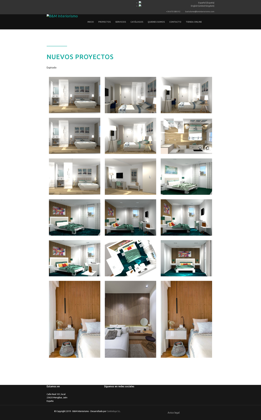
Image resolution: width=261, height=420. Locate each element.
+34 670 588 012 (173, 11)
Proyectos (104, 22)
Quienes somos (156, 22)
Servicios (120, 22)
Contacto (175, 22)
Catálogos (136, 22)
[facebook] (48, 3)
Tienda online (194, 22)
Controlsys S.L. (114, 411)
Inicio (90, 22)
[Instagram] (51, 3)
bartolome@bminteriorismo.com (199, 11)
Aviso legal (174, 412)
